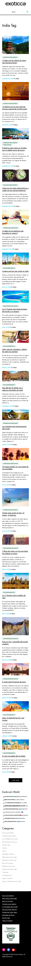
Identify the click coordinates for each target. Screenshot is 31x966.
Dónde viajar (7, 144)
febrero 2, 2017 (6, 367)
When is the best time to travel (11, 881)
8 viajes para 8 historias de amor (14, 682)
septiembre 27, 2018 (8, 166)
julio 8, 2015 (5, 772)
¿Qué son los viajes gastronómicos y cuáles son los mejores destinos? (15, 189)
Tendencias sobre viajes (10, 227)
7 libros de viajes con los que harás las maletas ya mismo (15, 552)
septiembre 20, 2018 (8, 206)
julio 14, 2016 (6, 485)
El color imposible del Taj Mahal (13, 756)
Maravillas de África (8, 854)
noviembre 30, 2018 (7, 78)
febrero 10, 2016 (7, 698)
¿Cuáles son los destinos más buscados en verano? (12, 232)
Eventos (4, 848)
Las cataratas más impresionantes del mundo (14, 427)
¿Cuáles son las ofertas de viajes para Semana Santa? (14, 61)
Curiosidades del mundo (10, 306)
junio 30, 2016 (6, 531)
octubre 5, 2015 (6, 736)
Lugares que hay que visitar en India (15, 271)
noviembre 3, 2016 (7, 406)
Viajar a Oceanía (7, 878)
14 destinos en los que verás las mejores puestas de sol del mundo (14, 107)
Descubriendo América (9, 842)
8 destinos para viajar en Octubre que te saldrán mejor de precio (14, 149)
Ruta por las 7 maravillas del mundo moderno (15, 643)
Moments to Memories (9, 860)
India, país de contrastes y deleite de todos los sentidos (14, 350)
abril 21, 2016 (6, 569)
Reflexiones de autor (8, 866)
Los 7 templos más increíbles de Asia (14, 596)
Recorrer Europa (7, 863)
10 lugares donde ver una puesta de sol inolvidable (15, 467)
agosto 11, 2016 (6, 444)
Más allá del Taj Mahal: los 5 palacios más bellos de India (12, 389)
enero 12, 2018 (6, 287)
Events (4, 851)
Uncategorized (6, 875)
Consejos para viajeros (10, 57)
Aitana (17, 78)
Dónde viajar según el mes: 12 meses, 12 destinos (13, 514)
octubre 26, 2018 (7, 125)
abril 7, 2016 (5, 613)
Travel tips (5, 872)
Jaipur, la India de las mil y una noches (13, 719)
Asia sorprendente (9, 268)
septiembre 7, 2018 (7, 249)
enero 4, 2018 (6, 327)
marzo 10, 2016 (6, 660)
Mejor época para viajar (9, 857)
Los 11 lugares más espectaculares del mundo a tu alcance (14, 310)
